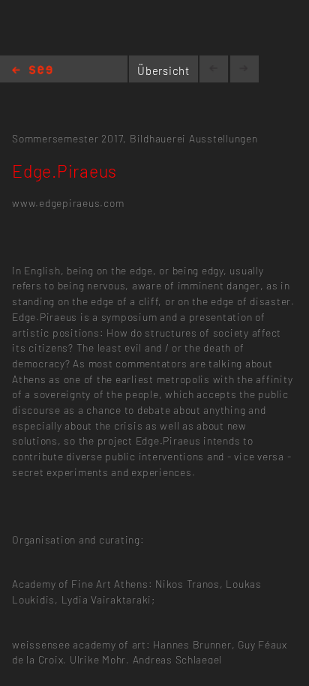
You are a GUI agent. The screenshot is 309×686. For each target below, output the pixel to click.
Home (32, 70)
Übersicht (163, 70)
